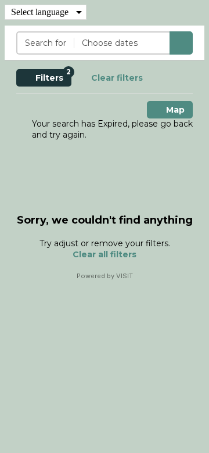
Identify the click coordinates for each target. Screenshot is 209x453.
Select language (40, 12)
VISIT (124, 276)
